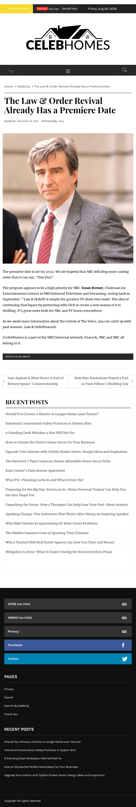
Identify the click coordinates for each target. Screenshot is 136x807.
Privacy (13, 631)
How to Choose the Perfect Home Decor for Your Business (50, 442)
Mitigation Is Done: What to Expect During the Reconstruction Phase (58, 552)
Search (8, 697)
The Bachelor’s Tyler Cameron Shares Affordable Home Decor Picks (57, 461)
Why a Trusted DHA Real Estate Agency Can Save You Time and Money (59, 542)
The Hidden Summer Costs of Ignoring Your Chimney (47, 533)
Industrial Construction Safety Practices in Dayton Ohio (48, 423)
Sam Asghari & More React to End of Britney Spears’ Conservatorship (36, 381)
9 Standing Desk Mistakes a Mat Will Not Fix (39, 433)
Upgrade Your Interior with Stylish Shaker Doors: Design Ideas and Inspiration (66, 452)
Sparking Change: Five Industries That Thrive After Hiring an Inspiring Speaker (67, 514)
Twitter (13, 659)
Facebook (15, 645)
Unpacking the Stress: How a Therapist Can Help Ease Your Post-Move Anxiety (66, 505)
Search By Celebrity (16, 705)
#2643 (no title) (20, 618)
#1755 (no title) (19, 604)
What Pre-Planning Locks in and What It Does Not (44, 480)
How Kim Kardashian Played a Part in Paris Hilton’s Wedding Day (101, 381)
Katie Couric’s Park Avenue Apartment (35, 471)
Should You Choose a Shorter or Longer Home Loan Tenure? (52, 414)
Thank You (11, 714)
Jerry (61, 121)
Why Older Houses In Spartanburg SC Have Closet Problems (51, 523)
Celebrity (24, 356)
